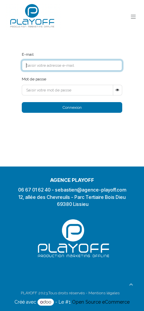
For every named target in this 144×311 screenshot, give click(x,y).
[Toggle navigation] (133, 17)
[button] (131, 284)
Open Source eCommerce (101, 302)
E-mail (27, 54)
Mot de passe (34, 79)
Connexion (72, 107)
